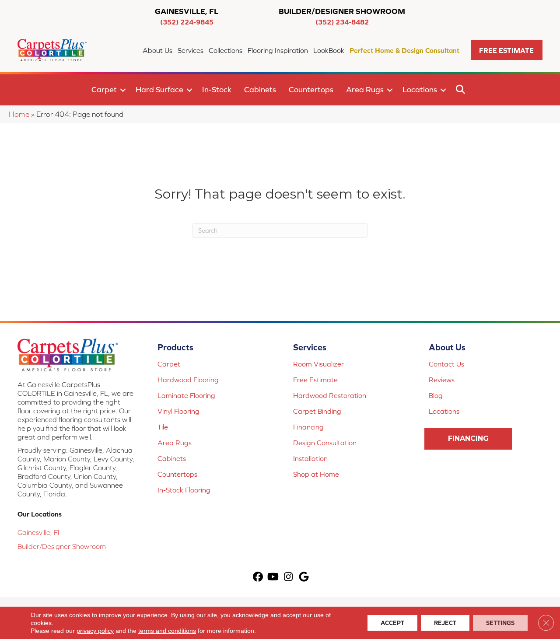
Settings (500, 622)
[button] (506, 50)
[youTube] (273, 577)
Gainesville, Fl (38, 532)
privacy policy (95, 630)
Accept (392, 622)
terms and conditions (167, 630)
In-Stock (216, 89)
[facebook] (258, 577)
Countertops (311, 89)
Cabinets (260, 89)
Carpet (104, 89)
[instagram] (288, 577)
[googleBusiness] (304, 577)
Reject (445, 622)
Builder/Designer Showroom (62, 546)
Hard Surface (159, 89)
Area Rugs (365, 89)
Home (19, 114)
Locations (419, 89)
